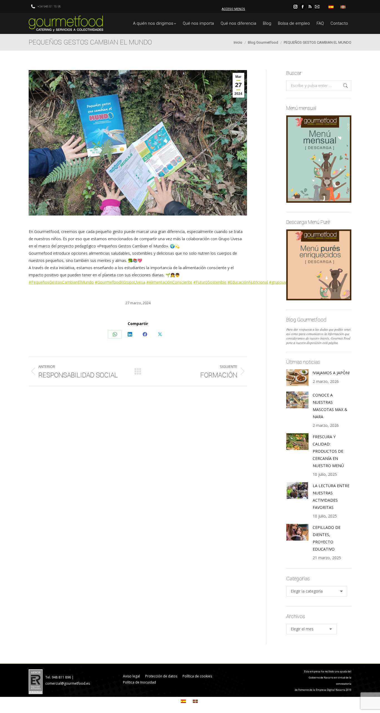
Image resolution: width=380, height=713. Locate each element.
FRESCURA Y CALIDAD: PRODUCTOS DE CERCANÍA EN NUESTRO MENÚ (328, 451)
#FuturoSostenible (209, 282)
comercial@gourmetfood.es (67, 683)
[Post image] (297, 377)
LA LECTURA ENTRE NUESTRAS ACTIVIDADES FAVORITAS (331, 496)
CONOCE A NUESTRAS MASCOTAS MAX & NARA (330, 405)
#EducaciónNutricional (248, 282)
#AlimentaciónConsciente (169, 282)
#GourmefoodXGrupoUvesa (120, 282)
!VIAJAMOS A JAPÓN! (331, 372)
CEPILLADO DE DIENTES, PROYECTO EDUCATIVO (326, 538)
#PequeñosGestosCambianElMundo (61, 282)
